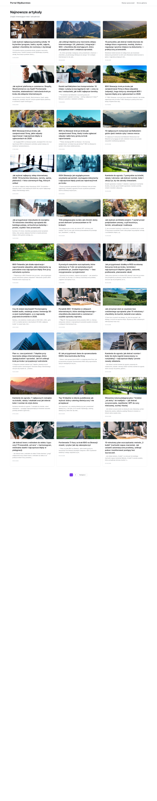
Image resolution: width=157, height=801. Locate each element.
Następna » (82, 475)
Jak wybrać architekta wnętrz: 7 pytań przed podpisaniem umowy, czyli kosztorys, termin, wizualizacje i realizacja (124, 222)
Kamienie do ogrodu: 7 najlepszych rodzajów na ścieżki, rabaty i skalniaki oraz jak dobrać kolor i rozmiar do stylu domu (32, 400)
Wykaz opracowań (128, 3)
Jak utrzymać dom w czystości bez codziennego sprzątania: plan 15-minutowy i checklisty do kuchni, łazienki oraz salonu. (124, 311)
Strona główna (142, 3)
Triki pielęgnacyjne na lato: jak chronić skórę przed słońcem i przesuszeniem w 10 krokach (78, 222)
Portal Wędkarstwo (20, 3)
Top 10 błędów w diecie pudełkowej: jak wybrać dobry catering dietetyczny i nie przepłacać (76, 400)
